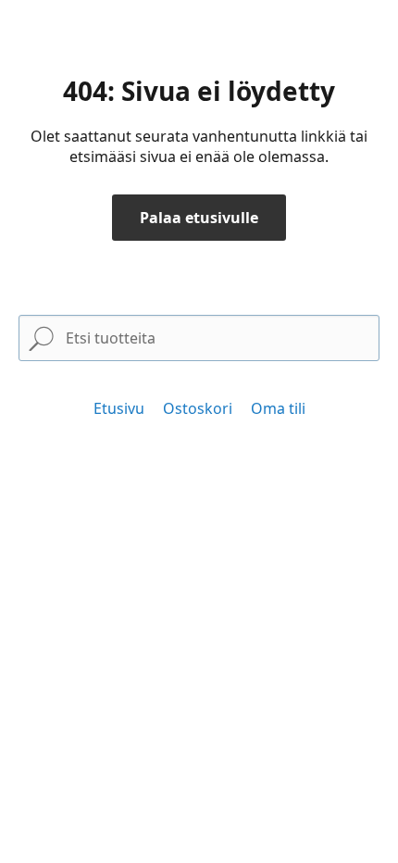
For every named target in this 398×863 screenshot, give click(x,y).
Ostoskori (197, 408)
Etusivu (118, 408)
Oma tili (278, 408)
